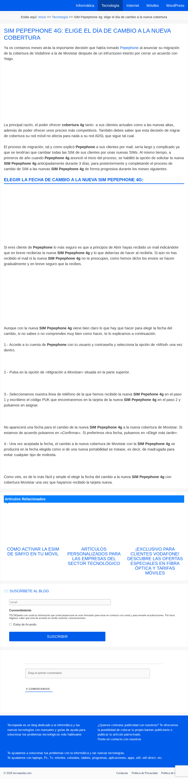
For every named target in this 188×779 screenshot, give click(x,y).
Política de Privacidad (145, 773)
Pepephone (129, 48)
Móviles (153, 5)
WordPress (175, 5)
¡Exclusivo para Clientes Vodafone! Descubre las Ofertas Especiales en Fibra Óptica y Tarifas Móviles (155, 561)
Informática (85, 5)
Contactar (122, 773)
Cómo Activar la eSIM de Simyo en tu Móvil (33, 551)
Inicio (42, 17)
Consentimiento (20, 610)
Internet (132, 5)
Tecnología (110, 5)
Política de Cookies (172, 773)
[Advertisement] (94, 92)
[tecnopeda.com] (19, 5)
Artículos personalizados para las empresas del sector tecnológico (94, 556)
